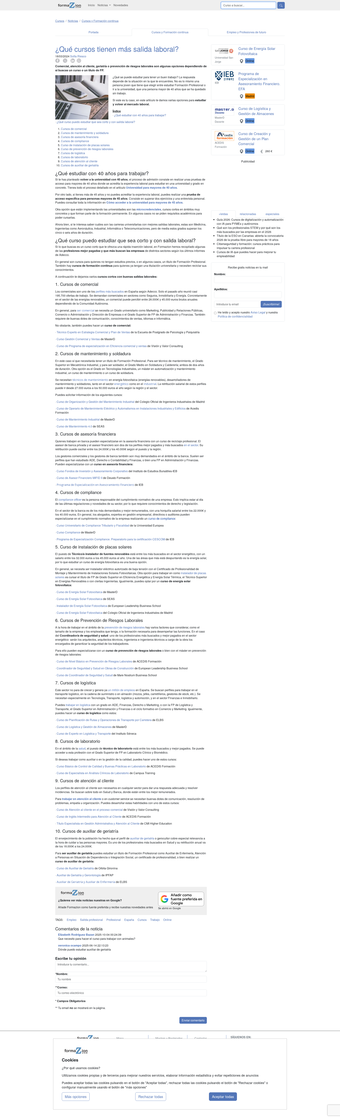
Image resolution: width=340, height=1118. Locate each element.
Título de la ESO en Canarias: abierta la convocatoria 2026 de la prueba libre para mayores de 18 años (250, 238)
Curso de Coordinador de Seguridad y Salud (85, 675)
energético (121, 384)
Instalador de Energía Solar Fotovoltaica (82, 606)
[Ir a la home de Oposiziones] (69, 5)
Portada (93, 32)
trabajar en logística (78, 705)
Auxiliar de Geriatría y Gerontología (79, 875)
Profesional (113, 920)
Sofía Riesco (78, 56)
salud (82, 748)
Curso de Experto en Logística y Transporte (84, 733)
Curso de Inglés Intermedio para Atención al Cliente (89, 816)
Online (167, 920)
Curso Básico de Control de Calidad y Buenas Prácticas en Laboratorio (101, 766)
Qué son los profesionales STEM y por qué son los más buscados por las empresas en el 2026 (248, 230)
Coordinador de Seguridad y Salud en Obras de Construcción (95, 668)
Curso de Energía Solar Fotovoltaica (79, 592)
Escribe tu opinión (70, 958)
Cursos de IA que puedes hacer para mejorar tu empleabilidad (246, 254)
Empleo (71, 920)
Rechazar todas (150, 1096)
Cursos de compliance (75, 141)
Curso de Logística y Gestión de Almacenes (84, 727)
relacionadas (248, 214)
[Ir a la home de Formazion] (92, 1038)
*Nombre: (61, 974)
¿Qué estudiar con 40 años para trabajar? (140, 115)
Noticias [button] (103, 5)
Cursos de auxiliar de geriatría (80, 165)
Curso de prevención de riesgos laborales (87, 149)
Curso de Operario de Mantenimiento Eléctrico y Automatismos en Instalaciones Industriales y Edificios (121, 408)
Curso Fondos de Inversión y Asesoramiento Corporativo (92, 471)
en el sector (191, 445)
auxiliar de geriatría (142, 838)
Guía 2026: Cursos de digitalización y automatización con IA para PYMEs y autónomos (250, 222)
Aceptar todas (223, 1096)
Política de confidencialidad (235, 316)
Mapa (120, 1038)
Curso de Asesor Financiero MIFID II (79, 478)
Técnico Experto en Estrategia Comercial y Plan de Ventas (93, 332)
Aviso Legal (258, 312)
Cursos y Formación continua (170, 32)
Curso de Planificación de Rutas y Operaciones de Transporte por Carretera (104, 720)
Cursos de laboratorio (74, 157)
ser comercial (85, 310)
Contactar (200, 1038)
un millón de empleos (121, 690)
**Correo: (61, 987)
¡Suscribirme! (271, 304)
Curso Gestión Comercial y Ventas (78, 339)
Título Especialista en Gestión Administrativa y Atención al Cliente (98, 823)
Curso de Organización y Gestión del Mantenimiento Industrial (95, 402)
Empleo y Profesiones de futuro (246, 32)
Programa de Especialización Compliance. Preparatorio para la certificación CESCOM (111, 539)
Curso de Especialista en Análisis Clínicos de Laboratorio (93, 773)
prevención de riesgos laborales (124, 627)
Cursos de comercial (74, 129)
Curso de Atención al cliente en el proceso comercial (90, 810)
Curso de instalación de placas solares (85, 145)
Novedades (121, 5)
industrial (150, 384)
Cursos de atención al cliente (79, 161)
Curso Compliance (68, 532)
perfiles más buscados (110, 291)
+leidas (223, 214)
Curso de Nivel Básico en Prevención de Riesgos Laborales (94, 661)
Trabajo (155, 920)
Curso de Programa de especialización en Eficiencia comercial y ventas (102, 346)
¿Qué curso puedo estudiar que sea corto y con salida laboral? (96, 122)
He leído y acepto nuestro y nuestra (248, 314)
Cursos (142, 920)
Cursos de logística (73, 153)
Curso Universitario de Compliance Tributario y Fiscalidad (93, 525)
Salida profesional (91, 920)
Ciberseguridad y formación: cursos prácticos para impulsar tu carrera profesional (248, 246)
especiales (272, 214)
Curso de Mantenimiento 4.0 (74, 426)
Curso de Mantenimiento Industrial (78, 419)
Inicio (91, 5)
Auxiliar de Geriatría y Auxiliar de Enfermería (86, 882)
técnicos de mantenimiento (90, 380)
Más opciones (76, 1096)
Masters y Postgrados (169, 1038)
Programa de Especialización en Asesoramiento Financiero (95, 485)
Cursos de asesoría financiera (79, 137)
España (129, 920)
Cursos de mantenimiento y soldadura (85, 133)
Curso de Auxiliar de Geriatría (75, 868)
